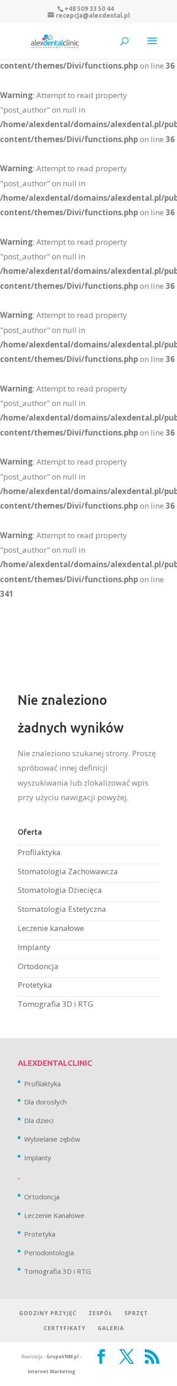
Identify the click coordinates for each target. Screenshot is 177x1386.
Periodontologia (49, 1252)
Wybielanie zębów (52, 1138)
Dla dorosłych (45, 1101)
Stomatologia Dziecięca (60, 890)
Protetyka (35, 985)
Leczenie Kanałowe (54, 1215)
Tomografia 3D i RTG (55, 1004)
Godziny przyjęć (48, 1313)
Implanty (34, 947)
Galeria (111, 1328)
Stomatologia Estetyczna (62, 909)
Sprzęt (136, 1313)
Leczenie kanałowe (51, 928)
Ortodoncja (38, 966)
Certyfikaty (65, 1328)
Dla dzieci (39, 1120)
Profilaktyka (39, 852)
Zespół (100, 1313)
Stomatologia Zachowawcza (68, 871)
